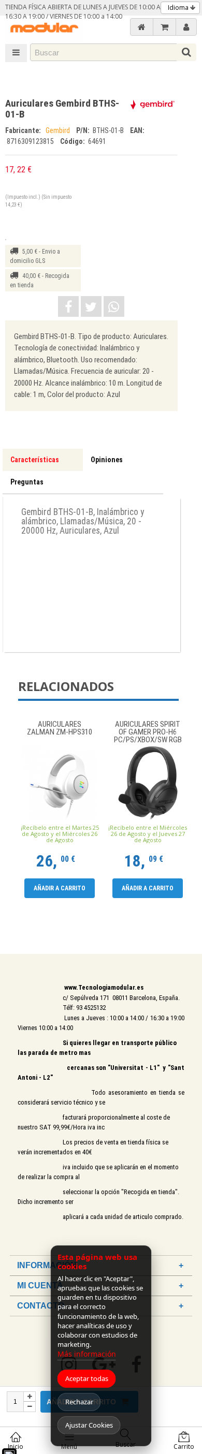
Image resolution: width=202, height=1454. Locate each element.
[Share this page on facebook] (68, 306)
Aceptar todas (86, 1378)
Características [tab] (34, 460)
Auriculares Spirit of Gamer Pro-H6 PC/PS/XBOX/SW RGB (148, 732)
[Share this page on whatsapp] (114, 306)
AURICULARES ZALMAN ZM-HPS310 (59, 729)
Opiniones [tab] (107, 460)
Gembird (58, 130)
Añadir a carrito (59, 888)
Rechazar (79, 1401)
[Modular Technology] (44, 29)
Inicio (15, 1446)
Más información (86, 1354)
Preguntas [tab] (27, 482)
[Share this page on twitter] (91, 306)
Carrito (184, 1446)
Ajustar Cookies (89, 1425)
